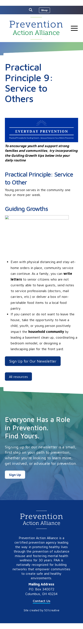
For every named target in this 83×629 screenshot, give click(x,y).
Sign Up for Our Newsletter (32, 361)
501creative (51, 610)
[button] (32, 10)
